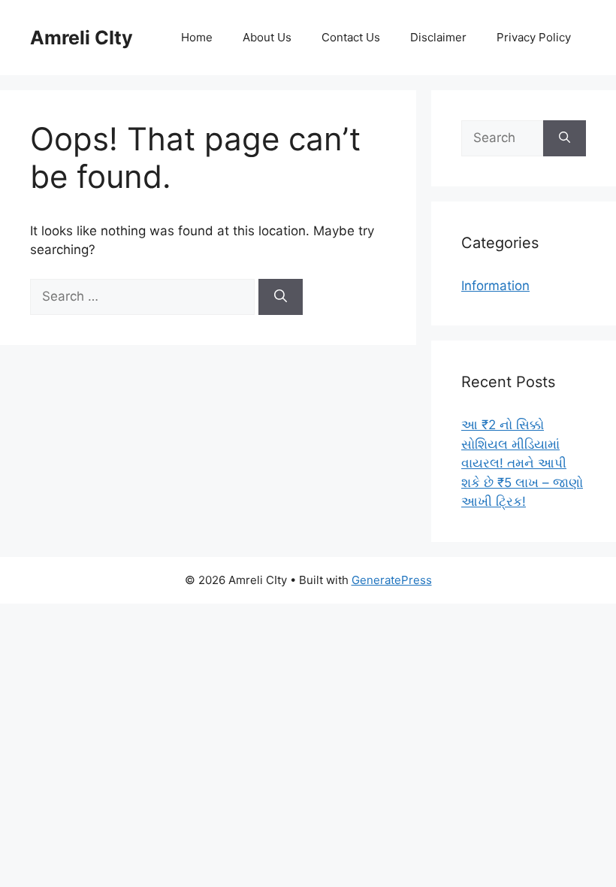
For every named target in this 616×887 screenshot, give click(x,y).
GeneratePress (392, 580)
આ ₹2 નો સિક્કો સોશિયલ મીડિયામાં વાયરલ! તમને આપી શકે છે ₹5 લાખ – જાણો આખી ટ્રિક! (522, 463)
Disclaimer (438, 37)
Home (197, 37)
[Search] (280, 297)
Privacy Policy (534, 37)
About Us (267, 37)
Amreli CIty (81, 37)
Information (495, 285)
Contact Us (351, 37)
